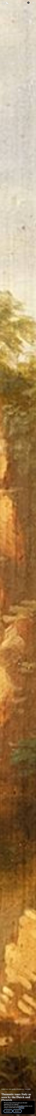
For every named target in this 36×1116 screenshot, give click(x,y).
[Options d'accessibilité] (28, 3)
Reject (17, 1111)
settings (21, 1107)
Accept (8, 1111)
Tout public (27, 1089)
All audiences (20, 1089)
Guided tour (4, 1089)
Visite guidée (12, 1089)
